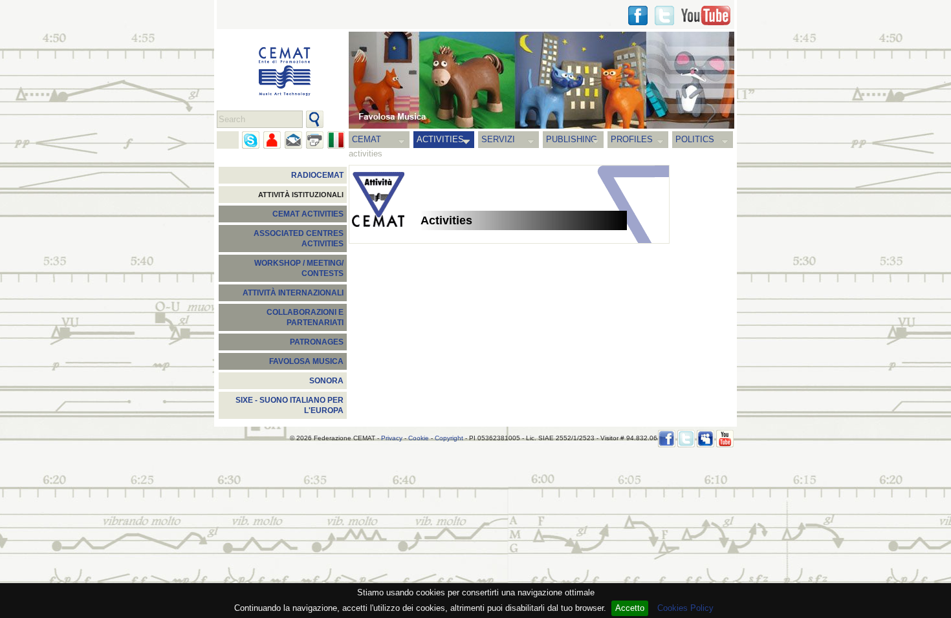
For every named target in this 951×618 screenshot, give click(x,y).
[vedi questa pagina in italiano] (336, 140)
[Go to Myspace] (705, 438)
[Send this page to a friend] (272, 140)
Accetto (629, 608)
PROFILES (632, 139)
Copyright (449, 438)
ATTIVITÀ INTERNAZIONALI (293, 293)
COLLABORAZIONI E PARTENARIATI (305, 317)
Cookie (418, 438)
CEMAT (366, 139)
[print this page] (314, 140)
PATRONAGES (317, 342)
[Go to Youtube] (705, 15)
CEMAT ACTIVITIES (308, 214)
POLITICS (694, 139)
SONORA (326, 381)
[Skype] (250, 140)
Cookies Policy (685, 608)
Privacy (391, 438)
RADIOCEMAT (317, 175)
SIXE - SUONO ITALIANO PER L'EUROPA (289, 405)
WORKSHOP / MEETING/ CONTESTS (299, 268)
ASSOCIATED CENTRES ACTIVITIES (299, 238)
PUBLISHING (571, 139)
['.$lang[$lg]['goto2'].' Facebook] (638, 15)
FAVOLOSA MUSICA (306, 361)
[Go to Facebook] (666, 438)
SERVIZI (498, 139)
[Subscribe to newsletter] (293, 140)
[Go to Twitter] (664, 15)
